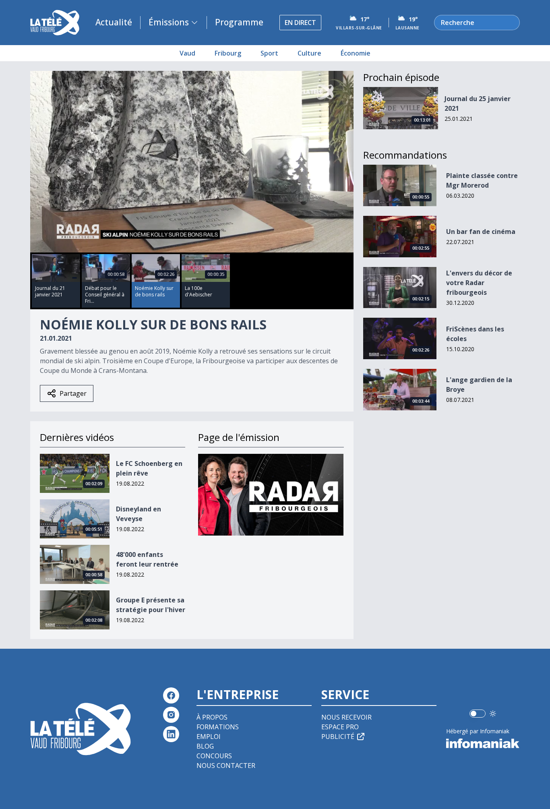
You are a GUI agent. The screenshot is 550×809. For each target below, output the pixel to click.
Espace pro (340, 726)
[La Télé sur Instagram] (171, 715)
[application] (192, 161)
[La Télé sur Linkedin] (171, 734)
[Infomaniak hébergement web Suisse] (483, 743)
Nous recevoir (346, 717)
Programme (239, 22)
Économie (355, 53)
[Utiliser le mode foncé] (493, 714)
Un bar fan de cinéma (480, 231)
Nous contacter (225, 765)
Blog (205, 746)
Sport (269, 53)
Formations (217, 726)
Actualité (113, 22)
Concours (214, 755)
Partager (73, 393)
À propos (211, 717)
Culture (309, 53)
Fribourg (228, 53)
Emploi (208, 736)
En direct (300, 22)
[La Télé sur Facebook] (171, 695)
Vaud (187, 53)
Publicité (337, 736)
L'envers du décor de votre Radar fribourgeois (479, 283)
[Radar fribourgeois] (270, 495)
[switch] (477, 714)
